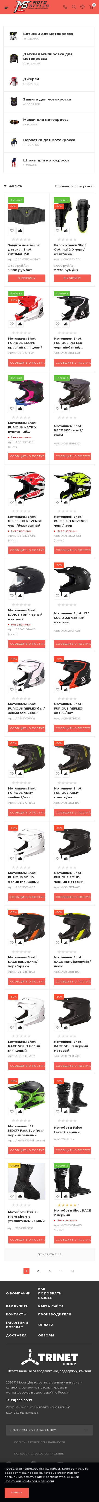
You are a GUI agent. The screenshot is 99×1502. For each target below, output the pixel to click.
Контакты (16, 1314)
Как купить (17, 1306)
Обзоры (46, 1335)
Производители (54, 1314)
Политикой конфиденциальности (29, 1481)
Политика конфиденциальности (39, 1442)
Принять (17, 1492)
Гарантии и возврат (17, 1325)
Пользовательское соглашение (39, 1453)
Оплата (46, 1325)
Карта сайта (51, 1306)
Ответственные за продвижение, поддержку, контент (49, 1371)
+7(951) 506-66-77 (38, 1406)
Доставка (16, 1335)
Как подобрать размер (50, 1293)
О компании (18, 1293)
